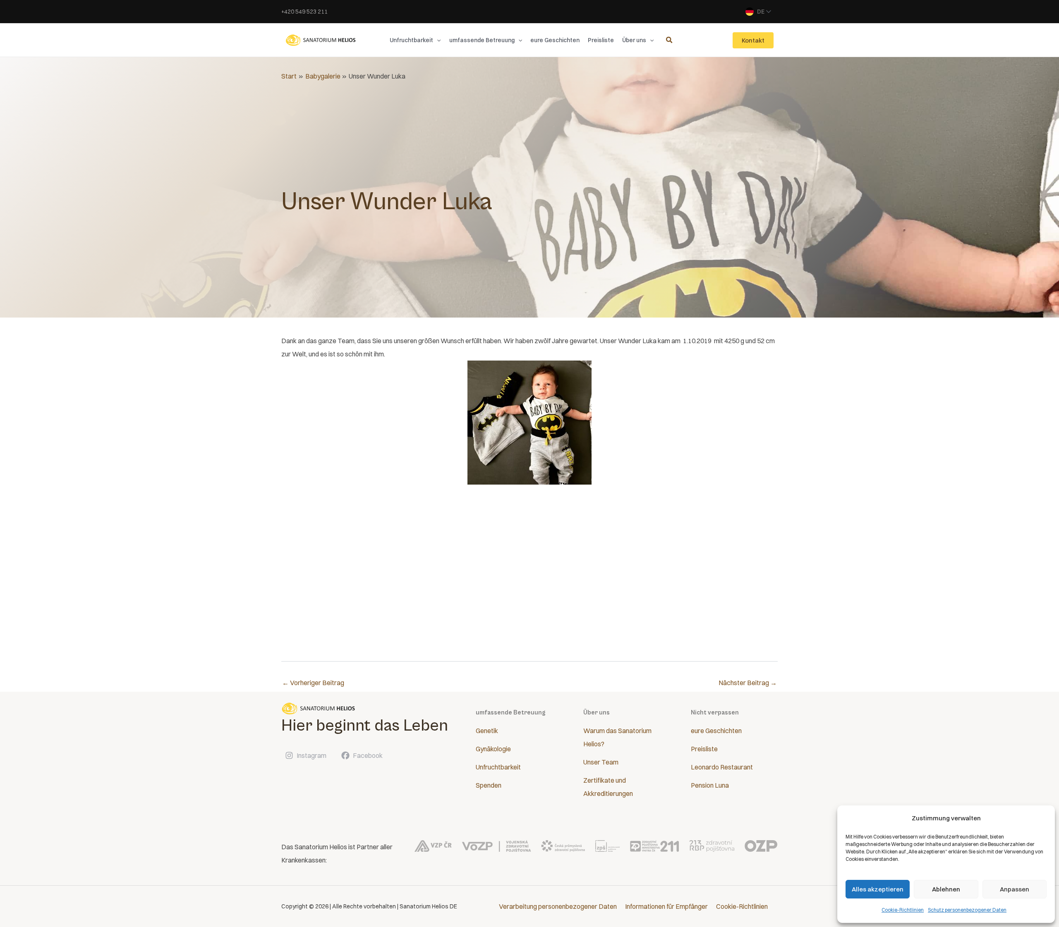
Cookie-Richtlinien (903, 910)
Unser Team (600, 762)
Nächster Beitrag (748, 683)
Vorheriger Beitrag (313, 683)
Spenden (488, 785)
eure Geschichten (716, 730)
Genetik (487, 730)
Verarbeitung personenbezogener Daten (558, 906)
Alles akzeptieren (877, 889)
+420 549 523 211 (304, 11)
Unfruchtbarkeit (498, 767)
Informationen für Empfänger (666, 906)
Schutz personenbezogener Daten (967, 910)
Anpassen (1014, 889)
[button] (437, 40)
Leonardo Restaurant (722, 767)
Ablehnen (946, 889)
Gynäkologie (493, 749)
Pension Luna (710, 785)
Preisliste (704, 749)
